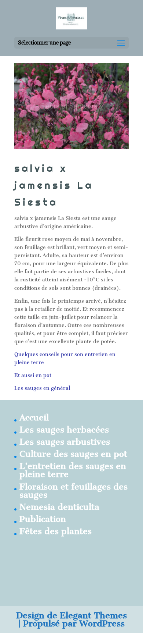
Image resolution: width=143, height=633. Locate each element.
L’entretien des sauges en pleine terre (72, 470)
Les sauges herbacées (64, 429)
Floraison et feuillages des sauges (73, 490)
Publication (42, 519)
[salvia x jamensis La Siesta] (71, 106)
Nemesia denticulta (59, 507)
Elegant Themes (93, 615)
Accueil (34, 417)
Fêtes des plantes (55, 531)
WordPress (102, 623)
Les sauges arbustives (64, 442)
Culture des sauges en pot (73, 454)
